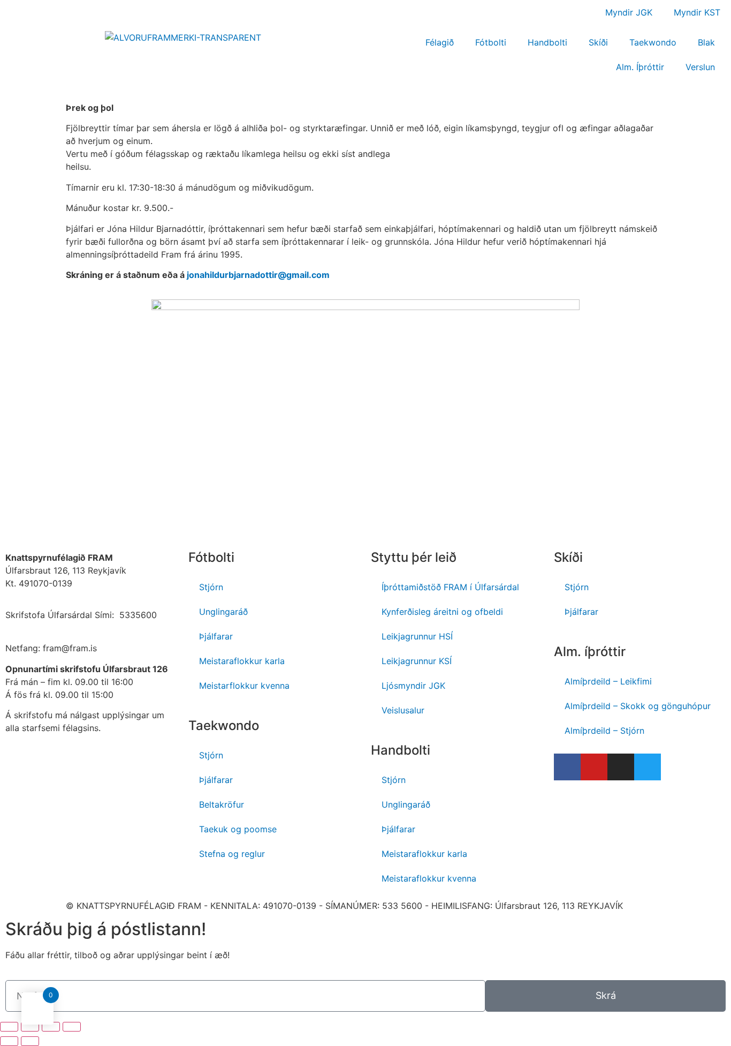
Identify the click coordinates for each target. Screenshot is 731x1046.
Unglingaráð (223, 611)
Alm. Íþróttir (640, 67)
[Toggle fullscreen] (51, 1027)
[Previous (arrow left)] (9, 1041)
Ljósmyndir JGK (413, 685)
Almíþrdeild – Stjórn (604, 730)
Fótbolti (490, 42)
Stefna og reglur (232, 853)
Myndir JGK (628, 12)
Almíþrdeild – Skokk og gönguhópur (638, 706)
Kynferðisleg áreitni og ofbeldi (442, 611)
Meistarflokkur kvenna (244, 685)
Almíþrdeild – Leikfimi (608, 681)
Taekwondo (652, 42)
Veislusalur (403, 710)
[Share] (30, 1027)
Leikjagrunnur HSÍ (417, 636)
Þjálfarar (216, 636)
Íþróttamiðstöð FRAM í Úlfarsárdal (450, 587)
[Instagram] (620, 767)
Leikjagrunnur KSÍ (417, 661)
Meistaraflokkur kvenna (429, 878)
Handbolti (547, 42)
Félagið (439, 42)
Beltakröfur (221, 804)
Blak (706, 42)
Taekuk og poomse (238, 829)
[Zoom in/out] (72, 1027)
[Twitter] (647, 767)
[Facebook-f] (567, 767)
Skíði (598, 42)
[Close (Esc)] (9, 1027)
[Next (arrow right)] (30, 1041)
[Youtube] (594, 767)
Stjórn (211, 587)
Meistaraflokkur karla (242, 661)
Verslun (700, 67)
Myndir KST (697, 12)
